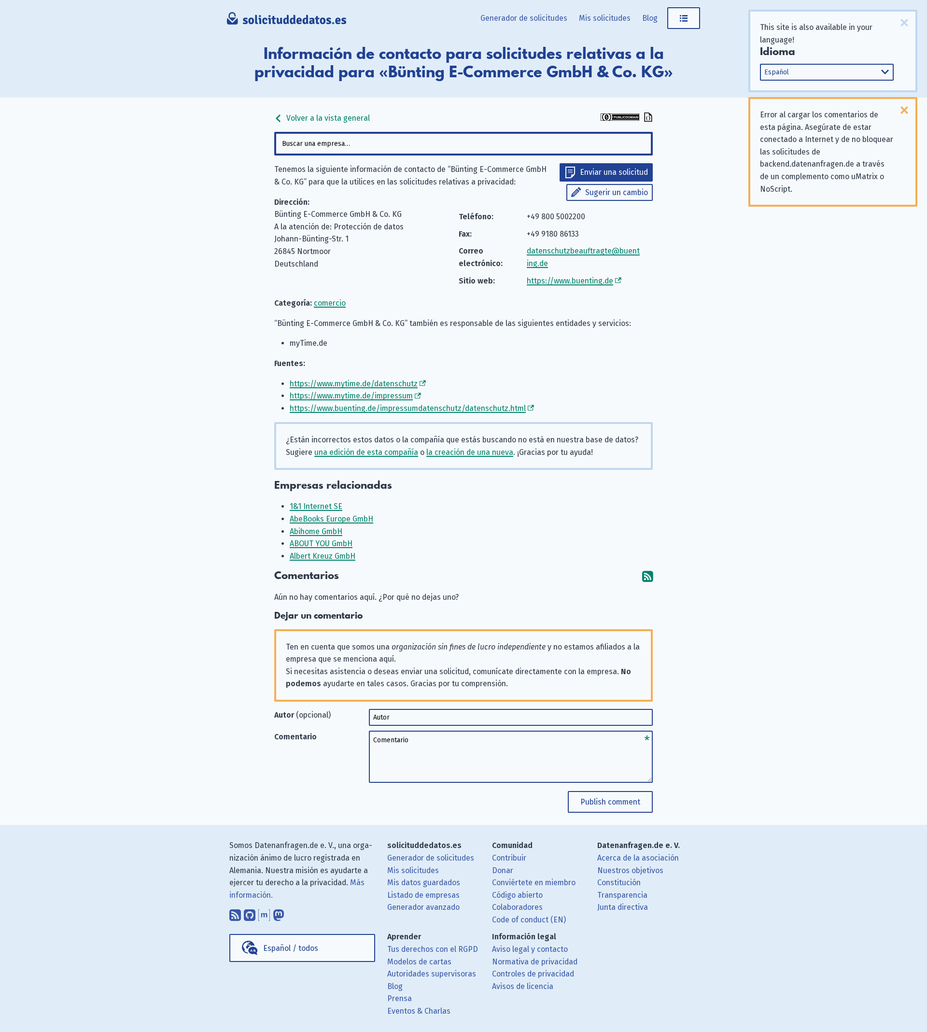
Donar (502, 870)
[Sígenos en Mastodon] (278, 912)
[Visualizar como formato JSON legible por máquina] (647, 118)
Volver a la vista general (327, 118)
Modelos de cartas (419, 961)
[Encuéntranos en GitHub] (249, 912)
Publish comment (610, 801)
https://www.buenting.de (570, 280)
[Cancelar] (904, 23)
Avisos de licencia (522, 986)
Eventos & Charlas (418, 1011)
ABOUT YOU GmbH (321, 543)
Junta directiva (622, 907)
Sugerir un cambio (616, 192)
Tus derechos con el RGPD (432, 949)
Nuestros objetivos (630, 870)
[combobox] (463, 144)
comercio (330, 303)
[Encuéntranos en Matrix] (264, 912)
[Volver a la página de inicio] (286, 21)
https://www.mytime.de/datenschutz (354, 383)
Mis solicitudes (605, 18)
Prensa (399, 998)
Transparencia (622, 895)
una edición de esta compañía (366, 452)
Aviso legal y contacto (530, 949)
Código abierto (517, 895)
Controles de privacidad (533, 973)
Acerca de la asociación (638, 857)
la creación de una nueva (469, 452)
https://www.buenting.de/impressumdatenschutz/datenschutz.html (408, 408)
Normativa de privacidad (534, 961)
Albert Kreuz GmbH (322, 556)
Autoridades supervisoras (431, 973)
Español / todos (290, 948)
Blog (650, 18)
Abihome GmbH (316, 531)
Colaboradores (517, 907)
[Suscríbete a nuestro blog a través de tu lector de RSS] (235, 912)
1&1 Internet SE (316, 506)
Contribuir (509, 857)
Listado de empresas (423, 895)
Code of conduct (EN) (529, 919)
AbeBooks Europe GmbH (331, 518)
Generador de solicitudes (523, 18)
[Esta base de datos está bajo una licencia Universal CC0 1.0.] (620, 118)
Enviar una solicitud (614, 172)
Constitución (619, 882)
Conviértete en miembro (534, 882)
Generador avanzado (423, 907)
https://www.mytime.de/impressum (351, 395)
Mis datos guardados (423, 882)
